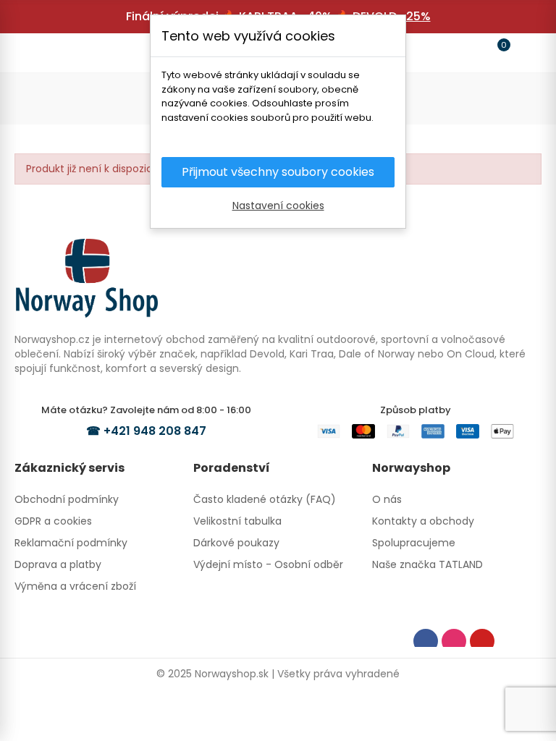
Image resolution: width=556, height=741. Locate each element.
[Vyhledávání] (59, 52)
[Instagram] (454, 641)
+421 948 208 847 (155, 431)
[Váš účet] (524, 52)
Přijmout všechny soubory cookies (278, 172)
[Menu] (31, 52)
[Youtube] (482, 641)
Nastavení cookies (278, 205)
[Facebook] (425, 641)
